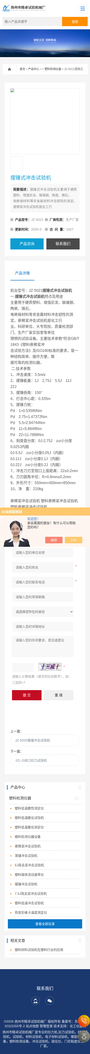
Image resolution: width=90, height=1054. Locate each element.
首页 (22, 69)
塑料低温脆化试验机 (29, 818)
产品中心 (33, 69)
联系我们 (63, 244)
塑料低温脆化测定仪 (29, 827)
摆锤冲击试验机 (26, 884)
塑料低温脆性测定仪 (29, 808)
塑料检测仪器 (53, 69)
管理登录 (46, 1026)
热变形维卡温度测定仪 (31, 912)
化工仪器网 (78, 1026)
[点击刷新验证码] (50, 667)
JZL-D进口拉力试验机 (31, 760)
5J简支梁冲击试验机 (29, 865)
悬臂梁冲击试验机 (28, 846)
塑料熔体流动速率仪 (29, 874)
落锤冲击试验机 (26, 855)
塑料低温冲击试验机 (29, 903)
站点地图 (32, 1026)
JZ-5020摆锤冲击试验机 (32, 740)
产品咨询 (27, 244)
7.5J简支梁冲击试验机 (31, 893)
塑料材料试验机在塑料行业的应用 (39, 950)
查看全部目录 (45, 924)
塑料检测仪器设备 (28, 837)
